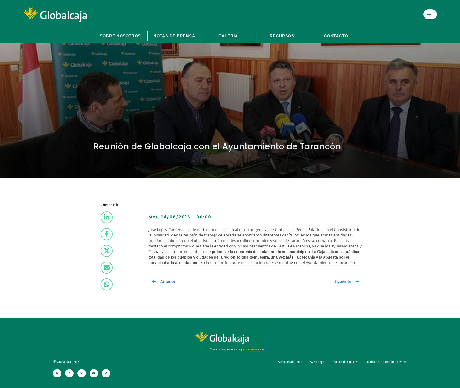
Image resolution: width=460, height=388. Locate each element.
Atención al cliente (290, 362)
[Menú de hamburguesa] (430, 14)
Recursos (282, 36)
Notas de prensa (174, 36)
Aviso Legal (317, 362)
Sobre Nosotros (120, 36)
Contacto (336, 36)
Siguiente (342, 281)
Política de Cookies (345, 362)
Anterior (168, 281)
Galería (228, 36)
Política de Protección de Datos (386, 362)
